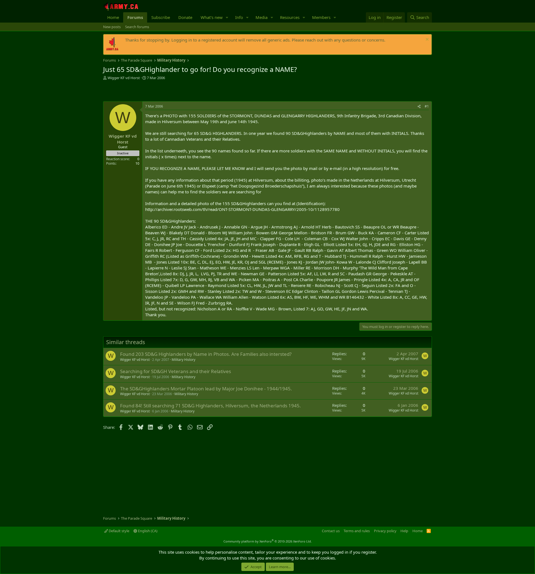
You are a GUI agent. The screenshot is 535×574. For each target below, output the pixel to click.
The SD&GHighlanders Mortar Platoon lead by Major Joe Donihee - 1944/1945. (206, 388)
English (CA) (147, 530)
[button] (227, 17)
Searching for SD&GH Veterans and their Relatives (175, 371)
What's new (212, 17)
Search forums (137, 26)
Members (321, 17)
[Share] (419, 106)
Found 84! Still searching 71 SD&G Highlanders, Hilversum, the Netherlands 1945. (210, 405)
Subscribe (160, 17)
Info (239, 17)
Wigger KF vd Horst (124, 77)
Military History (183, 359)
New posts (112, 26)
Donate (185, 17)
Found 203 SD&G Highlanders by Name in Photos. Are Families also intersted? (205, 354)
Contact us (331, 530)
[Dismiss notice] (426, 40)
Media (262, 17)
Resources (290, 17)
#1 (427, 106)
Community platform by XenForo (267, 541)
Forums (135, 17)
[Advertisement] (168, 91)
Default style (118, 530)
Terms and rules (357, 530)
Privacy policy (385, 530)
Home (113, 17)
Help (404, 530)
